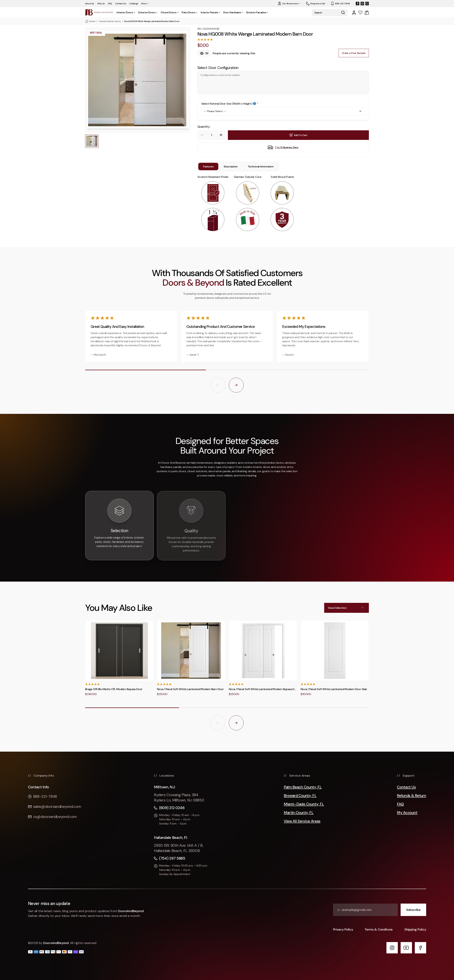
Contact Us (120, 3)
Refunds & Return (411, 796)
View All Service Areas (302, 821)
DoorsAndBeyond (130, 911)
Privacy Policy (343, 929)
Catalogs (133, 3)
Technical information (260, 166)
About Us (89, 3)
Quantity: (203, 126)
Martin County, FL (299, 813)
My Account (407, 813)
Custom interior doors (110, 21)
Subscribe (413, 910)
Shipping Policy (415, 929)
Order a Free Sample (354, 53)
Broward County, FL (300, 796)
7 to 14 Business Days (286, 147)
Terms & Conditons (379, 929)
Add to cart (300, 135)
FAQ (110, 3)
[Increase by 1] (221, 134)
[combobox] (325, 12)
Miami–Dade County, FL (304, 804)
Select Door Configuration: (218, 68)
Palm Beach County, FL (303, 787)
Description (231, 166)
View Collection (337, 607)
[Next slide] (236, 385)
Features (208, 166)
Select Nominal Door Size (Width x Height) (226, 104)
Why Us (101, 3)
